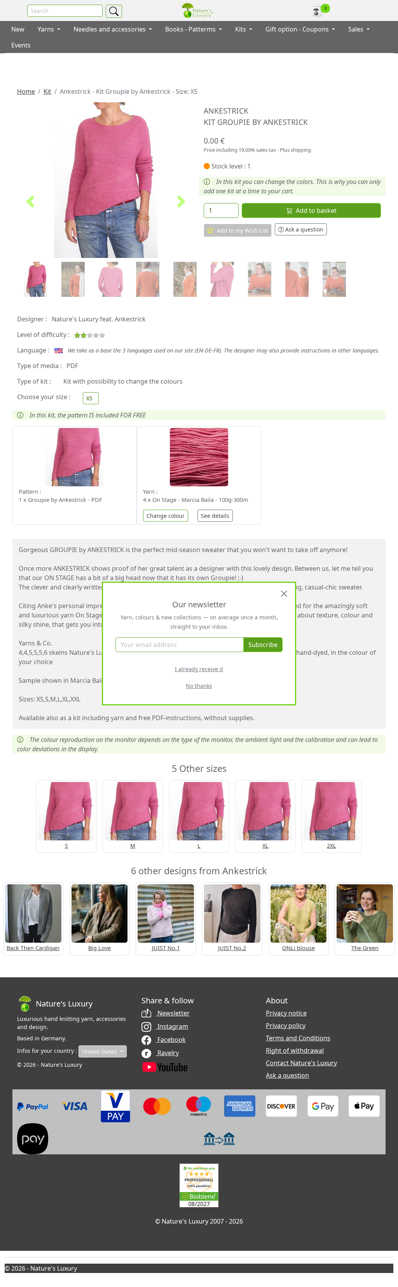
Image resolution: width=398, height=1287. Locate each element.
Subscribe (263, 644)
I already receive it (199, 669)
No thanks (199, 685)
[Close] (284, 593)
